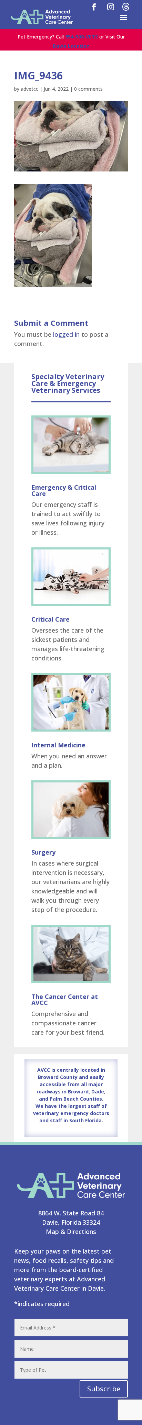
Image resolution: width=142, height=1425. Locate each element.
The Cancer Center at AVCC (64, 999)
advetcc (29, 89)
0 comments (88, 89)
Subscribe (103, 1388)
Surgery (43, 852)
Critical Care (50, 619)
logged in (66, 334)
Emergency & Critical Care (63, 490)
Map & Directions (71, 1231)
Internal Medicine (58, 745)
